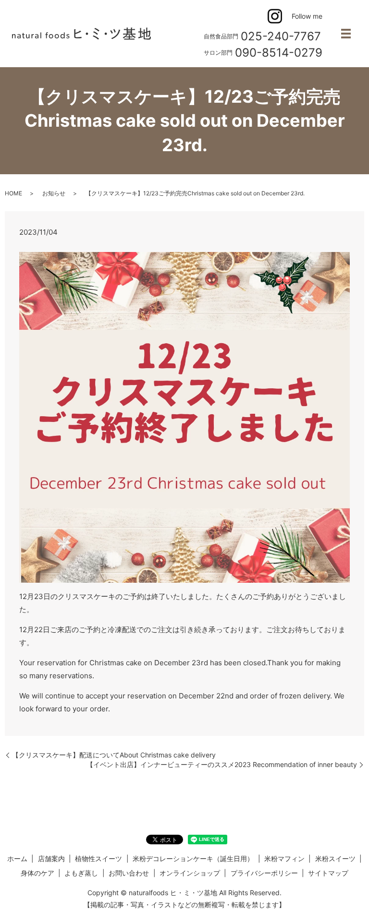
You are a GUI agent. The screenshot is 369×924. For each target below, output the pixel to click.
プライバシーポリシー (264, 873)
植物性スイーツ (98, 858)
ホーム (17, 858)
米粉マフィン (284, 858)
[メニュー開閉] (346, 33)
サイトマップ (328, 873)
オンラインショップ (190, 873)
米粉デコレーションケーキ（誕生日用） (193, 858)
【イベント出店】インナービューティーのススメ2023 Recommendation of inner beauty (221, 764)
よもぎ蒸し (81, 873)
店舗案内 (51, 858)
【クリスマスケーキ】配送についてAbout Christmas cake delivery (114, 755)
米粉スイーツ (335, 858)
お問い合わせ (129, 873)
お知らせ (53, 193)
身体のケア (37, 873)
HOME (13, 193)
